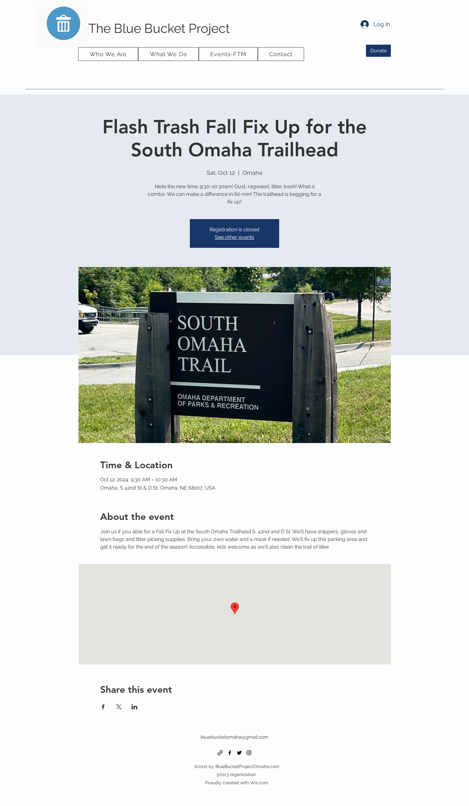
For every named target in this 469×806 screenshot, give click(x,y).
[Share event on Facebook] (103, 706)
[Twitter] (239, 753)
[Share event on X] (119, 706)
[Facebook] (230, 753)
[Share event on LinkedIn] (134, 706)
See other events (234, 237)
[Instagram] (249, 753)
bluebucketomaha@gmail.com (234, 737)
